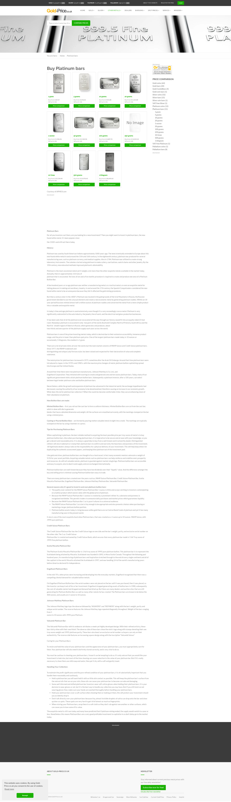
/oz (56, 3)
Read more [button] (9, 789)
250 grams (129, 136)
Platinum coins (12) (160, 106)
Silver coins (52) (159, 95)
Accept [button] (25, 795)
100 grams (103, 136)
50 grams (77, 136)
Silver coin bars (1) (160, 100)
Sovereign (120, 797)
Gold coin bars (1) (160, 92)
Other (114, 10)
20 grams (128, 96)
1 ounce (51, 136)
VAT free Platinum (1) (161, 144)
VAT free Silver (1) (160, 103)
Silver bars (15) (159, 97)
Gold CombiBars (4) (161, 89)
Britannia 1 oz (95, 797)
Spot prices (153, 10)
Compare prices (81, 23)
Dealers (128, 10)
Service (166, 10)
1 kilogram (103, 175)
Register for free (167, 3)
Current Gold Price (157, 797)
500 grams (78, 175)
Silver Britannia (131, 797)
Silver (100, 10)
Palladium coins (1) (160, 146)
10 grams (102, 96)
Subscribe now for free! (153, 787)
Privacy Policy (171, 797)
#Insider (177, 10)
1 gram (51, 96)
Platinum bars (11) (160, 109)
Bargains (139, 10)
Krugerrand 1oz (108, 797)
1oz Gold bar (143, 797)
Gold (91, 10)
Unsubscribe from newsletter (151, 792)
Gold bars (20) (158, 86)
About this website (150, 3)
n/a (56, 102)
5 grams (77, 96)
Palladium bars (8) (160, 149)
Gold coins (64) (159, 83)
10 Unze (51, 175)
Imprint (181, 797)
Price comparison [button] (59, 106)
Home (82, 10)
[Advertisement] (139, 34)
